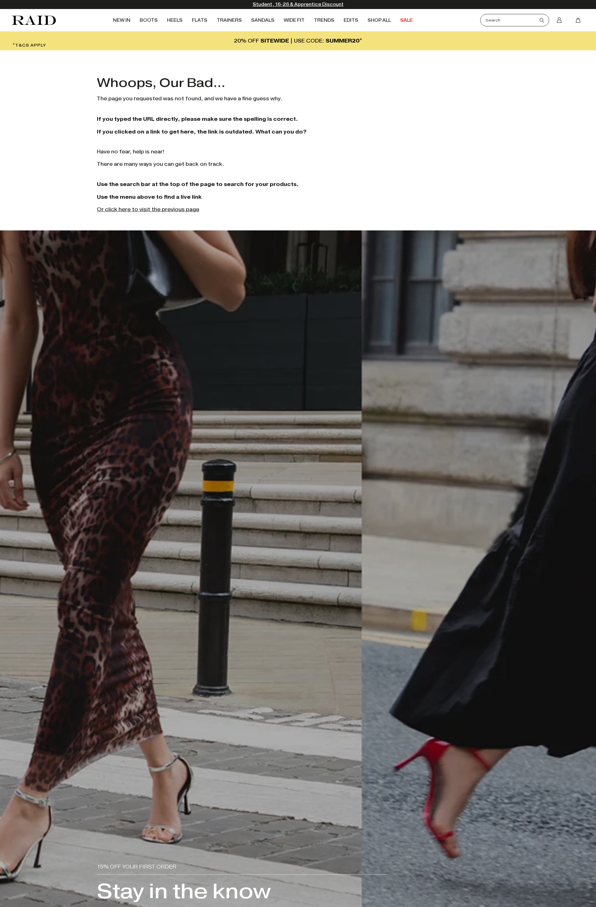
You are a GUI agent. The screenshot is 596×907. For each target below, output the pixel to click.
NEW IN (121, 20)
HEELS (175, 20)
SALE (406, 20)
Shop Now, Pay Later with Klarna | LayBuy (298, 4)
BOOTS (149, 20)
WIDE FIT (294, 20)
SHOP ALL (379, 20)
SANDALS (262, 20)
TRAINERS (229, 20)
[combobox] (512, 20)
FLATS (199, 20)
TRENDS (324, 20)
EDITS (351, 20)
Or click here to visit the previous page (148, 209)
